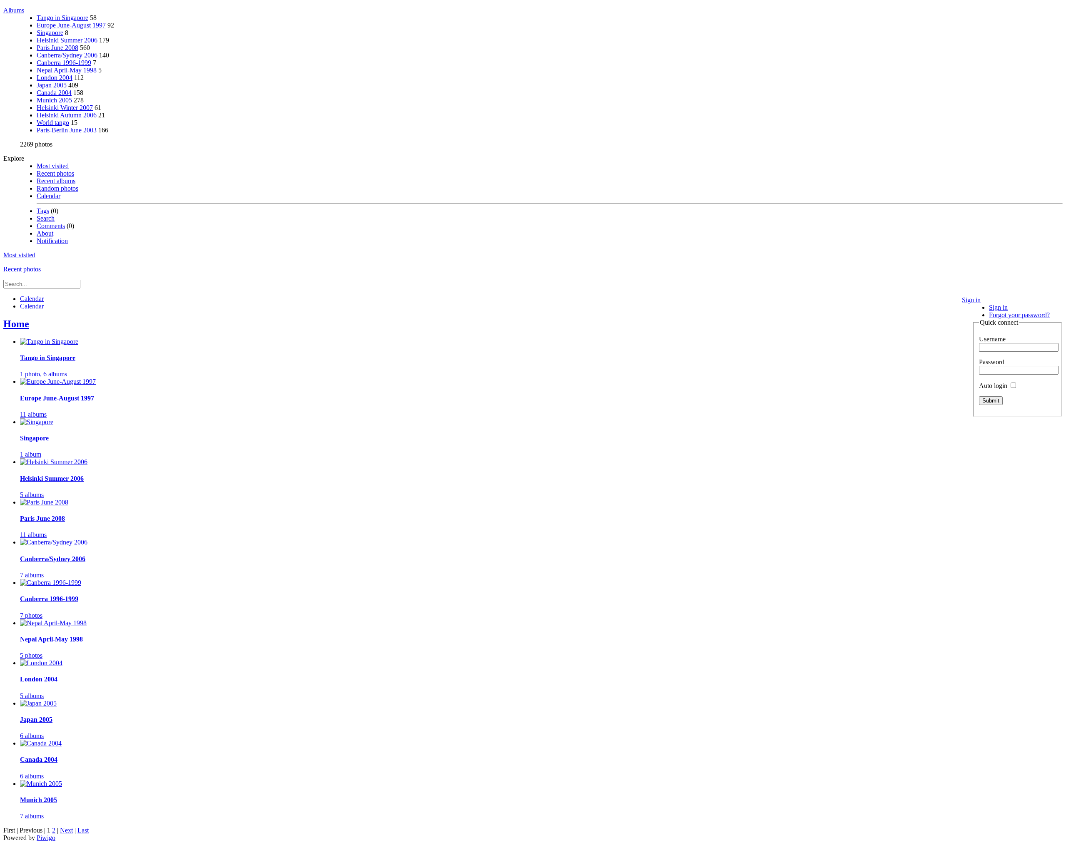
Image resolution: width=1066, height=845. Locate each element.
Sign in (971, 299)
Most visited (53, 165)
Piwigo (46, 837)
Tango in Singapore (62, 17)
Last (83, 830)
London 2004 (54, 77)
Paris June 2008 (57, 47)
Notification (52, 240)
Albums (13, 10)
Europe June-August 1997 (71, 25)
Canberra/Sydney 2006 (67, 55)
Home (16, 323)
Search (46, 218)
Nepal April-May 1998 (67, 70)
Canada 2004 (54, 92)
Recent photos (55, 173)
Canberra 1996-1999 (64, 62)
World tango (53, 122)
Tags (43, 210)
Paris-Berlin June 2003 (67, 130)
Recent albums (56, 180)
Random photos (57, 188)
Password (991, 361)
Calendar (48, 195)
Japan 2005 (52, 85)
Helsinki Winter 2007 (65, 107)
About (45, 233)
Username (992, 339)
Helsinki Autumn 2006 (67, 115)
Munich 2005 (54, 100)
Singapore (50, 32)
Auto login (994, 385)
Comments (51, 225)
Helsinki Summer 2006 (67, 40)
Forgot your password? (1019, 314)
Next (66, 830)
